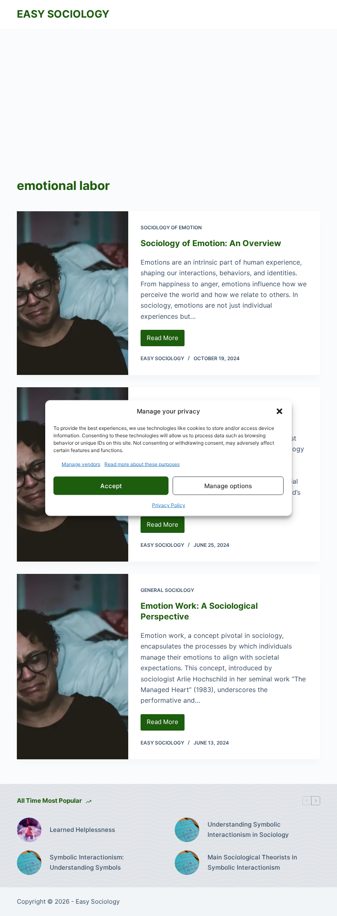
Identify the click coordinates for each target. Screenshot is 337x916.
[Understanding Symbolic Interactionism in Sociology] (187, 830)
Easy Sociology (63, 14)
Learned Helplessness (82, 830)
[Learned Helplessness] (29, 830)
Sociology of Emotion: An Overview (211, 243)
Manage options (228, 485)
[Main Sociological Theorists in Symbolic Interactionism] (187, 862)
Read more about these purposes (142, 464)
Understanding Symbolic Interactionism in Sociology (248, 829)
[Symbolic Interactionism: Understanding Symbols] (29, 862)
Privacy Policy (168, 505)
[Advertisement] (168, 90)
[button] (279, 411)
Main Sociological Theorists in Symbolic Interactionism (252, 862)
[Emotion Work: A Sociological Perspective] (72, 666)
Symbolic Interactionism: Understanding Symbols (87, 862)
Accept (111, 485)
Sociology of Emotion (171, 227)
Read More (166, 340)
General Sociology (167, 590)
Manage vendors (81, 464)
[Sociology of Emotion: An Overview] (72, 293)
